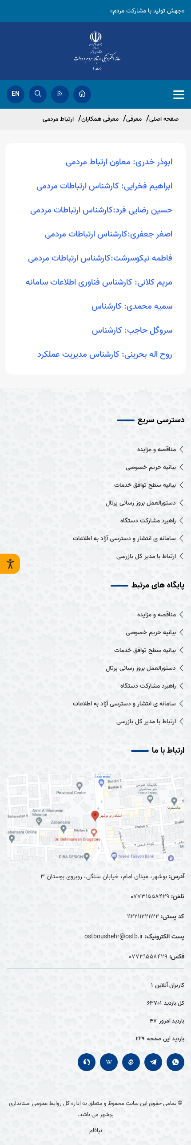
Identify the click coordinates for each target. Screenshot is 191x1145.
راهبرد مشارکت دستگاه (148, 521)
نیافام (95, 1130)
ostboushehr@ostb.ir (113, 937)
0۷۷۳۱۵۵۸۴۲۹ (150, 897)
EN (16, 94)
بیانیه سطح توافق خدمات (145, 485)
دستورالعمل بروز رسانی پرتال (141, 503)
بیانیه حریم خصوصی (151, 467)
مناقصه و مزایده (156, 449)
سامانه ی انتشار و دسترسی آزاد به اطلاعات (124, 539)
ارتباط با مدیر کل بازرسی (146, 556)
